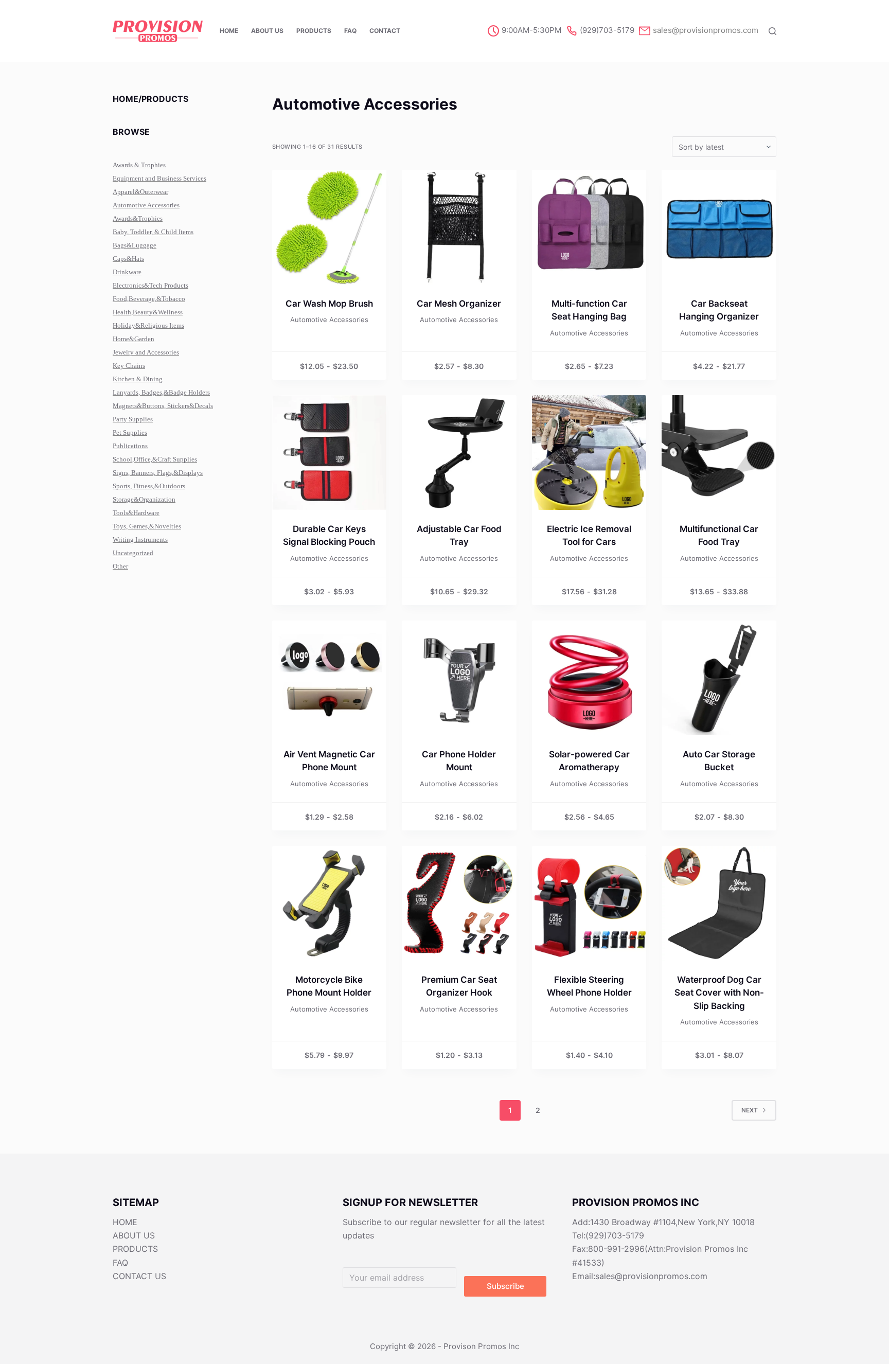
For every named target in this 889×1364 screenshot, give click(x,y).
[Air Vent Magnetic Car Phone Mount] (329, 678)
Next (749, 1110)
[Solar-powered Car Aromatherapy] (589, 678)
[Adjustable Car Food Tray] (459, 452)
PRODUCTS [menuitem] (313, 30)
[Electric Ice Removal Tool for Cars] (589, 452)
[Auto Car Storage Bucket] (719, 678)
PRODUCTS (135, 1249)
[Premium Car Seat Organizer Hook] (459, 903)
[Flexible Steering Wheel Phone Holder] (589, 903)
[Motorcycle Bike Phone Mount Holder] (329, 903)
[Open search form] (772, 31)
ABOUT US (134, 1235)
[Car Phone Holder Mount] (459, 678)
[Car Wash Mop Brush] (329, 227)
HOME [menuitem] (229, 30)
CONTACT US (139, 1276)
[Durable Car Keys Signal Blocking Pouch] (329, 452)
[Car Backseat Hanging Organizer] (719, 227)
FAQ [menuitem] (350, 30)
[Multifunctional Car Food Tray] (719, 452)
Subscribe (505, 1286)
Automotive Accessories (329, 319)
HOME (125, 1222)
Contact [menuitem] (384, 30)
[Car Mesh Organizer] (459, 227)
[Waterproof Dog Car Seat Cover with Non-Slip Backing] (719, 903)
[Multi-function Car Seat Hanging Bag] (589, 227)
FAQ (120, 1262)
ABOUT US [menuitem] (267, 30)
